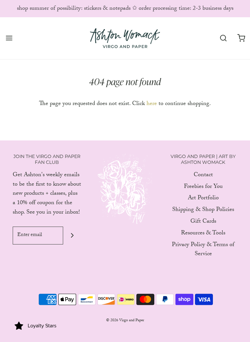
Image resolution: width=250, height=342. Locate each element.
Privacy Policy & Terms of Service (203, 250)
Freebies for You (203, 187)
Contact (203, 175)
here (151, 104)
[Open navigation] (9, 38)
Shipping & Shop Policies (203, 210)
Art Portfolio (203, 199)
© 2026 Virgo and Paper (125, 320)
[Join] (72, 235)
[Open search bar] (223, 38)
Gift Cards (203, 222)
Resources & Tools (203, 234)
